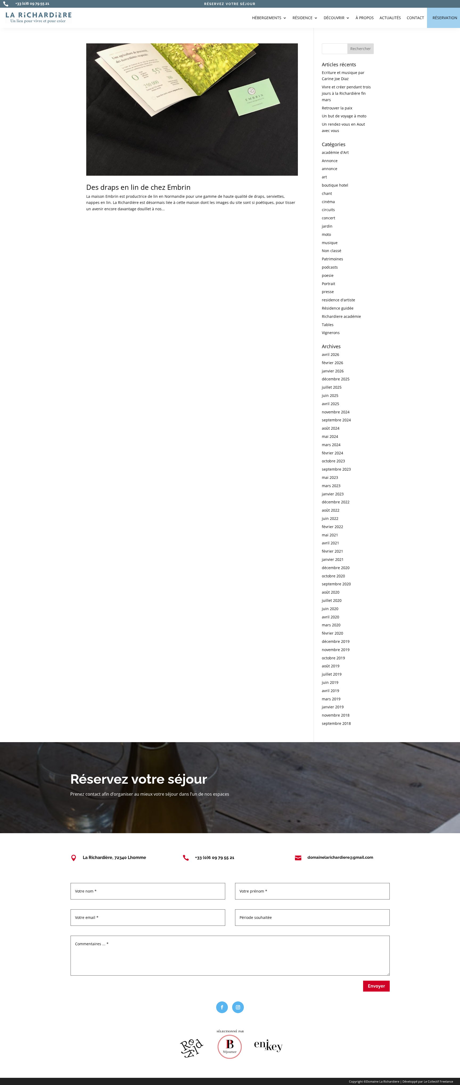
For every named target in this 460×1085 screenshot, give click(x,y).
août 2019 (330, 665)
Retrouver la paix (337, 107)
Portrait (328, 283)
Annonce (330, 160)
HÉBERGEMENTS (266, 17)
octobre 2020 (333, 575)
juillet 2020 (332, 600)
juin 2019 (330, 682)
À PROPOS (365, 17)
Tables (328, 324)
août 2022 (330, 510)
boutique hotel (335, 185)
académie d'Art (335, 152)
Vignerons (331, 332)
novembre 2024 (336, 411)
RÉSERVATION (445, 17)
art (324, 176)
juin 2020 (330, 608)
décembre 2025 (336, 378)
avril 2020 (330, 616)
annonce (329, 168)
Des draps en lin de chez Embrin (138, 187)
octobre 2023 (333, 460)
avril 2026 (330, 354)
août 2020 (330, 592)
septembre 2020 (336, 583)
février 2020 (332, 633)
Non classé (331, 250)
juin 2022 (330, 518)
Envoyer (376, 986)
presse (328, 291)
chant (327, 193)
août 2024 (330, 428)
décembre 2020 (336, 567)
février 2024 (332, 452)
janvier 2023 (333, 493)
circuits (328, 209)
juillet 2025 (332, 387)
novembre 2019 (336, 649)
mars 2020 (331, 624)
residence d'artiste (338, 299)
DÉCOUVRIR (334, 17)
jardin (327, 226)
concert (328, 217)
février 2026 (332, 362)
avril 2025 (330, 403)
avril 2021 (330, 542)
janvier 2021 (333, 559)
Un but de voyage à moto (344, 115)
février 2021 (332, 551)
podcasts (330, 267)
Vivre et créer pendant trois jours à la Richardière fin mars (346, 93)
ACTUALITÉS (390, 17)
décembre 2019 (336, 641)
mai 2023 (330, 477)
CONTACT (415, 17)
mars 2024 (331, 444)
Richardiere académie (341, 316)
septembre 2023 (336, 469)
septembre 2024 (336, 419)
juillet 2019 (332, 674)
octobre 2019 (333, 657)
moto (326, 234)
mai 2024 (330, 436)
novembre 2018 (336, 715)
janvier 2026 (333, 370)
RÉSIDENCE (303, 17)
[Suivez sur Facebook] (222, 1007)
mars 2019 (331, 698)
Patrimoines (332, 258)
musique (330, 242)
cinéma (328, 201)
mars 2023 (331, 485)
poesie (328, 275)
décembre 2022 (336, 501)
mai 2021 (330, 534)
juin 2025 (330, 395)
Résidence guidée (338, 308)
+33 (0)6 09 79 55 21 (32, 3)
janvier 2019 (333, 706)
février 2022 (332, 526)
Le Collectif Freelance (438, 1081)
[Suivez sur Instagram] (238, 1007)
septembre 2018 (336, 723)
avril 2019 (330, 690)
